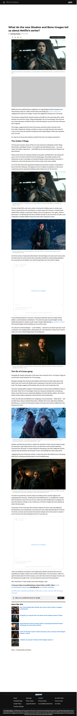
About (15, 698)
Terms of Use (59, 701)
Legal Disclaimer (31, 703)
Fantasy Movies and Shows (23, 650)
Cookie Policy (17, 703)
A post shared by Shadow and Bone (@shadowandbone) (38, 312)
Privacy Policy (42, 701)
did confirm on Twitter (58, 322)
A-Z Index (58, 703)
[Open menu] (4, 2)
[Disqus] (41, 672)
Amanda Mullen (15, 34)
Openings (29, 698)
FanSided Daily (17, 701)
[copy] (21, 37)
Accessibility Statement (45, 703)
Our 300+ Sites (59, 698)
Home (13, 650)
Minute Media (9, 710)
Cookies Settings (18, 706)
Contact (40, 698)
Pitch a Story (29, 701)
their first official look (54, 111)
